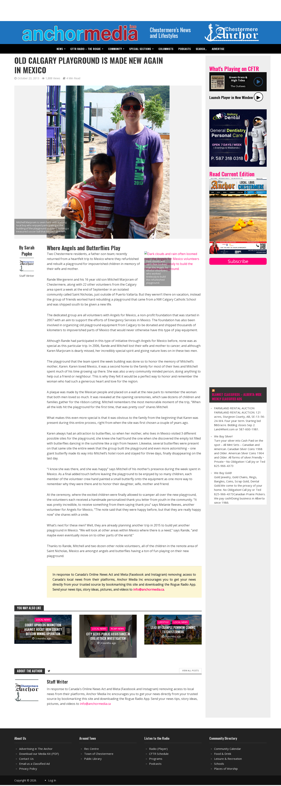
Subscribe (238, 261)
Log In (52, 780)
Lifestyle (163, 622)
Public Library (93, 759)
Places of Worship (226, 768)
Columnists (165, 49)
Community (115, 49)
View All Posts (190, 670)
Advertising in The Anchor (36, 749)
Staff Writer (26, 276)
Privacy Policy (28, 768)
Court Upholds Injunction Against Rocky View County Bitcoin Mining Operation (43, 629)
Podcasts (184, 49)
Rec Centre (91, 749)
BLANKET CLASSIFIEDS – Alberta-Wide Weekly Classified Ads (237, 396)
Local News (43, 619)
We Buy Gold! (223, 473)
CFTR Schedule (159, 754)
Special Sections (140, 49)
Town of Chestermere (98, 754)
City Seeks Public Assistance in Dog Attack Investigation (108, 636)
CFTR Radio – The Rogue (85, 49)
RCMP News (117, 628)
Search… (201, 49)
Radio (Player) (158, 749)
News (60, 49)
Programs (155, 759)
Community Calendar (227, 749)
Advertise (218, 49)
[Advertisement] (140, 10)
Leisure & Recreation (228, 759)
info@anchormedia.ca (148, 589)
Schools (219, 764)
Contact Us (26, 759)
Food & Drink (222, 754)
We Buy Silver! (223, 436)
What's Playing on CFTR (234, 69)
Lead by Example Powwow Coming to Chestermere (173, 629)
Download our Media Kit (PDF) (39, 754)
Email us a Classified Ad (34, 764)
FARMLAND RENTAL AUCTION (234, 408)
